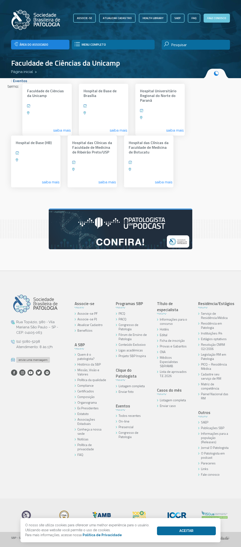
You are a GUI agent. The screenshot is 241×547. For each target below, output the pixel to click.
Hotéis (164, 329)
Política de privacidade (85, 446)
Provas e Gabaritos (173, 346)
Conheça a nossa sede (89, 431)
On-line (124, 421)
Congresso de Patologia (128, 326)
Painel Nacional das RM (214, 396)
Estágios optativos (214, 338)
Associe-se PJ (87, 319)
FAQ (194, 18)
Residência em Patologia (211, 325)
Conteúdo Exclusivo (132, 344)
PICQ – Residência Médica (214, 366)
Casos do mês (169, 390)
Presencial (126, 426)
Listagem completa (132, 385)
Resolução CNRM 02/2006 (213, 346)
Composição (86, 396)
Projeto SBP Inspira (132, 355)
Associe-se (84, 18)
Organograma (87, 402)
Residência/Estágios (216, 304)
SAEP (177, 18)
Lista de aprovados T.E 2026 (173, 373)
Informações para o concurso (173, 321)
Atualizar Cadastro (90, 324)
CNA (162, 351)
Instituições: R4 (211, 333)
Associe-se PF (87, 313)
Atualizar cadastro (117, 18)
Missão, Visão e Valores (88, 372)
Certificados (85, 391)
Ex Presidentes (88, 408)
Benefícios (84, 330)
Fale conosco (216, 18)
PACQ (122, 319)
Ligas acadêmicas (131, 350)
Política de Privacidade (102, 535)
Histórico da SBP (89, 364)
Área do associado (34, 44)
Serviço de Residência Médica (214, 315)
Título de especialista (167, 307)
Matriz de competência (210, 386)
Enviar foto (126, 391)
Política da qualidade (91, 379)
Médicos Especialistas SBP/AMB (169, 361)
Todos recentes (130, 415)
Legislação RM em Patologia (213, 356)
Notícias (82, 439)
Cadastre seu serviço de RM (211, 376)
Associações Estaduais (86, 421)
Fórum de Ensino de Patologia (133, 336)
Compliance (85, 385)
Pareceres (208, 463)
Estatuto (83, 413)
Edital (163, 334)
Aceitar (186, 531)
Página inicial (22, 72)
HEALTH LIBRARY (153, 18)
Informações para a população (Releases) (214, 437)
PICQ (122, 313)
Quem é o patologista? (86, 356)
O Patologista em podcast (213, 455)
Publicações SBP (212, 427)
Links (204, 468)
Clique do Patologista (126, 373)
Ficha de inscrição (172, 340)
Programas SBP (129, 304)
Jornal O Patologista (215, 447)
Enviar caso (168, 405)
